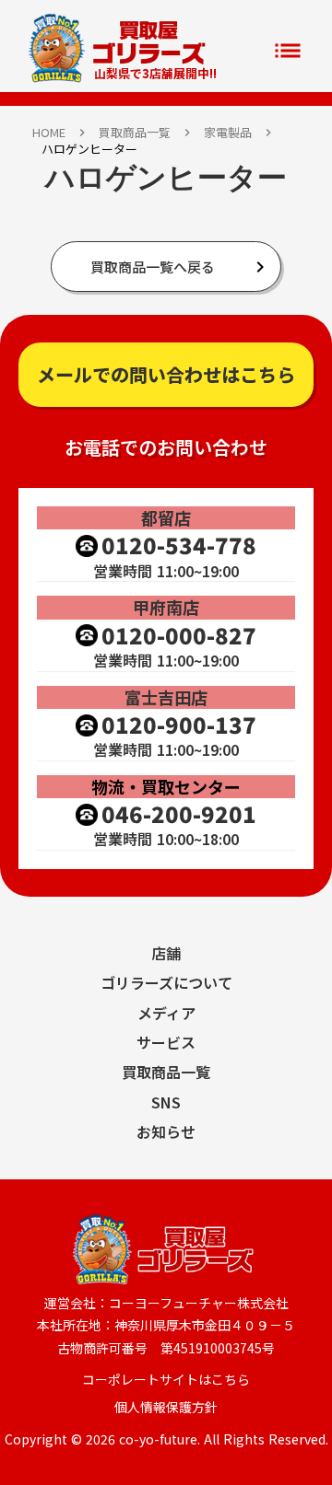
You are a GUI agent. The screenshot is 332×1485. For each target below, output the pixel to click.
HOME (48, 132)
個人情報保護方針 (166, 1407)
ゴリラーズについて (166, 982)
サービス (166, 1042)
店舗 (166, 953)
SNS (166, 1102)
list (287, 50)
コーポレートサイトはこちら (166, 1379)
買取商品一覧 (135, 132)
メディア (166, 1013)
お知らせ (166, 1131)
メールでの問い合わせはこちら (166, 374)
